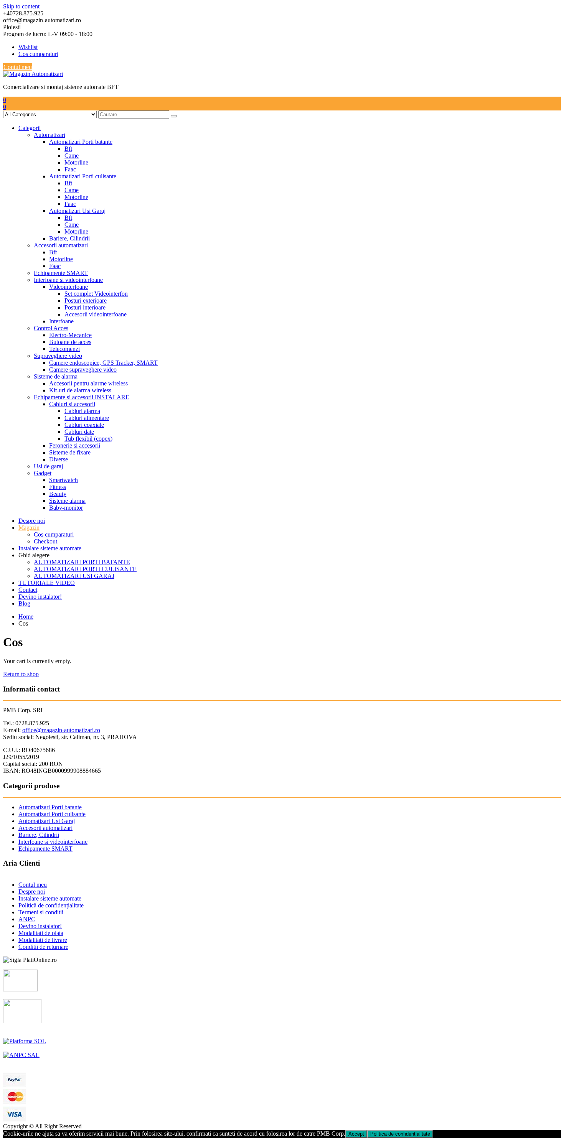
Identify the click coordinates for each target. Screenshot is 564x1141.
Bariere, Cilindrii (69, 238)
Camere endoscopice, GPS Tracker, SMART (103, 362)
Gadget (42, 473)
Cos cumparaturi (38, 54)
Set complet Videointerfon (96, 293)
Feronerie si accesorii (74, 445)
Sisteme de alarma (56, 376)
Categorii (29, 128)
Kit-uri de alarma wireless (80, 390)
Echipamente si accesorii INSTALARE (81, 397)
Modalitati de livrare (42, 940)
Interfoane (61, 321)
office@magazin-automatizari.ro (61, 730)
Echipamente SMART (61, 273)
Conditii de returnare (43, 946)
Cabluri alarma (82, 411)
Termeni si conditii (40, 912)
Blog (24, 603)
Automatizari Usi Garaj (77, 210)
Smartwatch (63, 480)
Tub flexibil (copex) (88, 438)
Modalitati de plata (40, 933)
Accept (356, 1134)
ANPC (26, 919)
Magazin (29, 527)
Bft (68, 148)
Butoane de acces (70, 342)
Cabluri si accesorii (72, 404)
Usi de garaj (48, 466)
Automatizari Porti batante (80, 141)
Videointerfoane (68, 286)
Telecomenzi (64, 349)
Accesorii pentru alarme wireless (88, 383)
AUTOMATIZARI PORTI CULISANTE (85, 569)
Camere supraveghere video (83, 369)
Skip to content (21, 6)
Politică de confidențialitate (51, 905)
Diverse (58, 459)
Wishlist (28, 47)
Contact (27, 589)
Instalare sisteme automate (49, 548)
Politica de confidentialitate (400, 1134)
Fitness (57, 487)
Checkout (45, 541)
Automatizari (49, 135)
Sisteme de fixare (70, 452)
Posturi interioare (85, 307)
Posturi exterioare (85, 300)
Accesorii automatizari (61, 245)
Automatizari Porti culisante (82, 176)
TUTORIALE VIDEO (46, 583)
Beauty (57, 494)
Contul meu (17, 67)
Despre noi (31, 520)
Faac (70, 169)
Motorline (76, 162)
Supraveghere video (58, 355)
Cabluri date (79, 431)
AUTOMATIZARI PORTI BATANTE (82, 562)
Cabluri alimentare (86, 418)
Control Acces (51, 328)
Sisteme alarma (67, 500)
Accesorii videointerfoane (95, 314)
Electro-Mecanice (70, 335)
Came (71, 155)
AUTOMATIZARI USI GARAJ (74, 576)
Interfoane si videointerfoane (68, 280)
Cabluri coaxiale (84, 424)
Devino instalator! (40, 596)
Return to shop (21, 674)
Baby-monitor (66, 507)
